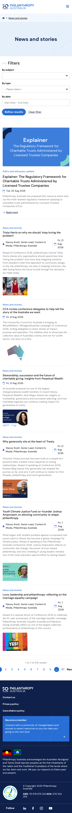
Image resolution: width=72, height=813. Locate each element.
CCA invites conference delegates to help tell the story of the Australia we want (33, 310)
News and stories (18, 18)
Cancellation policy (13, 710)
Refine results (14, 112)
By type (6, 83)
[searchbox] (5, 76)
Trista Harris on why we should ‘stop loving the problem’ (32, 234)
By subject (8, 69)
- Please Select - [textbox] (13, 89)
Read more (12, 212)
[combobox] (36, 75)
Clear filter (34, 112)
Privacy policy (11, 703)
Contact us (9, 697)
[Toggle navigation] (67, 6)
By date (6, 96)
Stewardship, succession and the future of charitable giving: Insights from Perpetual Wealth (33, 377)
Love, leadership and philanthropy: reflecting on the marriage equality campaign (34, 596)
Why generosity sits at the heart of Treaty (28, 441)
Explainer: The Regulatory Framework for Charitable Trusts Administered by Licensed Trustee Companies (34, 181)
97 (62, 669)
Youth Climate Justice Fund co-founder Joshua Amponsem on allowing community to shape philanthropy (32, 515)
